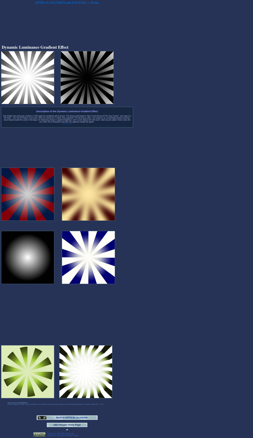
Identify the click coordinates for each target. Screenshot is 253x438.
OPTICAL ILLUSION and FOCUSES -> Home (67, 2)
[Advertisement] (67, 23)
